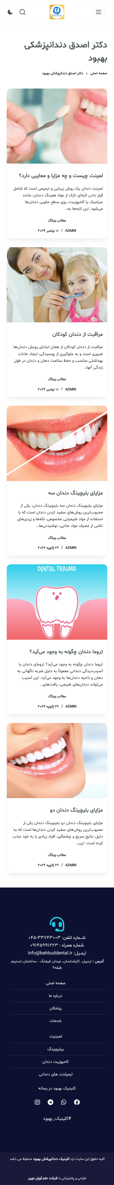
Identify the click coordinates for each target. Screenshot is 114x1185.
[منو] (98, 12)
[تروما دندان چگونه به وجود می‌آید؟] (57, 601)
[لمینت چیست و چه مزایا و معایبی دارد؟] (57, 126)
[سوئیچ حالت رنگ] (10, 11)
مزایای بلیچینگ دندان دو (76, 810)
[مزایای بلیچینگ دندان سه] (57, 443)
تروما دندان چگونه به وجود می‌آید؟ (66, 651)
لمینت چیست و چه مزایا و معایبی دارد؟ (61, 175)
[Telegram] (50, 1102)
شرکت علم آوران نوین (43, 1178)
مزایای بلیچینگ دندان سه (75, 493)
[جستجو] (22, 12)
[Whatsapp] (64, 1102)
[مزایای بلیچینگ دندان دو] (57, 760)
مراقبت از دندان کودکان (77, 334)
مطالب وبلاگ (57, 220)
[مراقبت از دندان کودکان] (57, 284)
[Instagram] (37, 1102)
